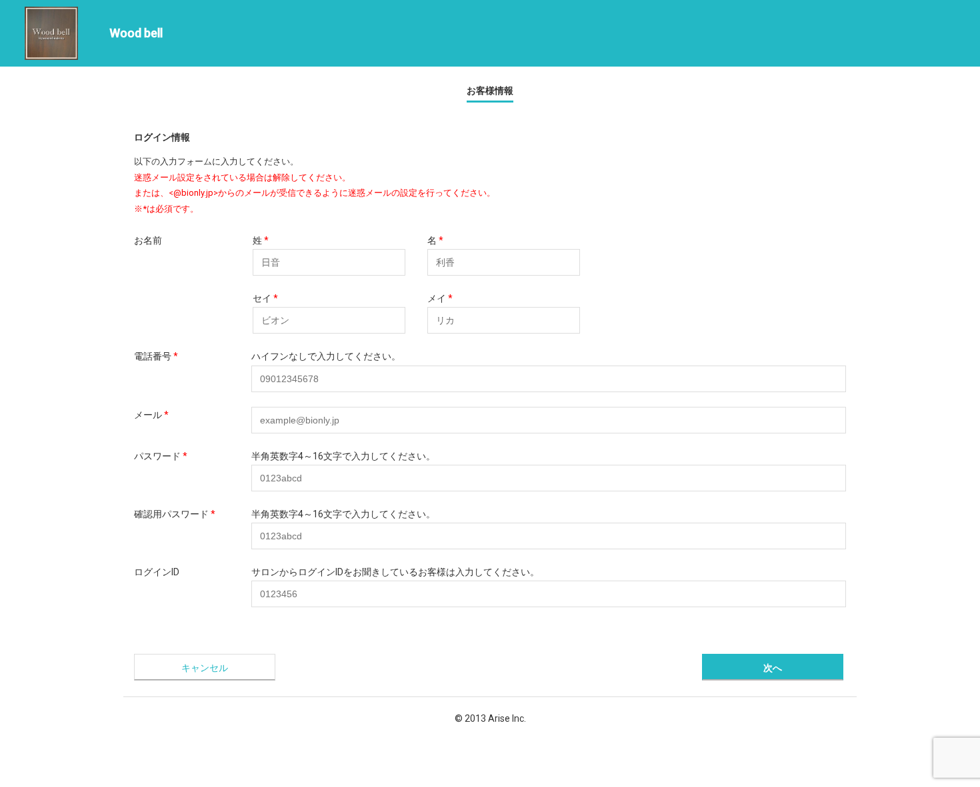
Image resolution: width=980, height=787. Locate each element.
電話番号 (152, 356)
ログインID (156, 572)
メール (148, 414)
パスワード (157, 456)
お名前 (148, 240)
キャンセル (204, 667)
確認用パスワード (171, 514)
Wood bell (136, 33)
